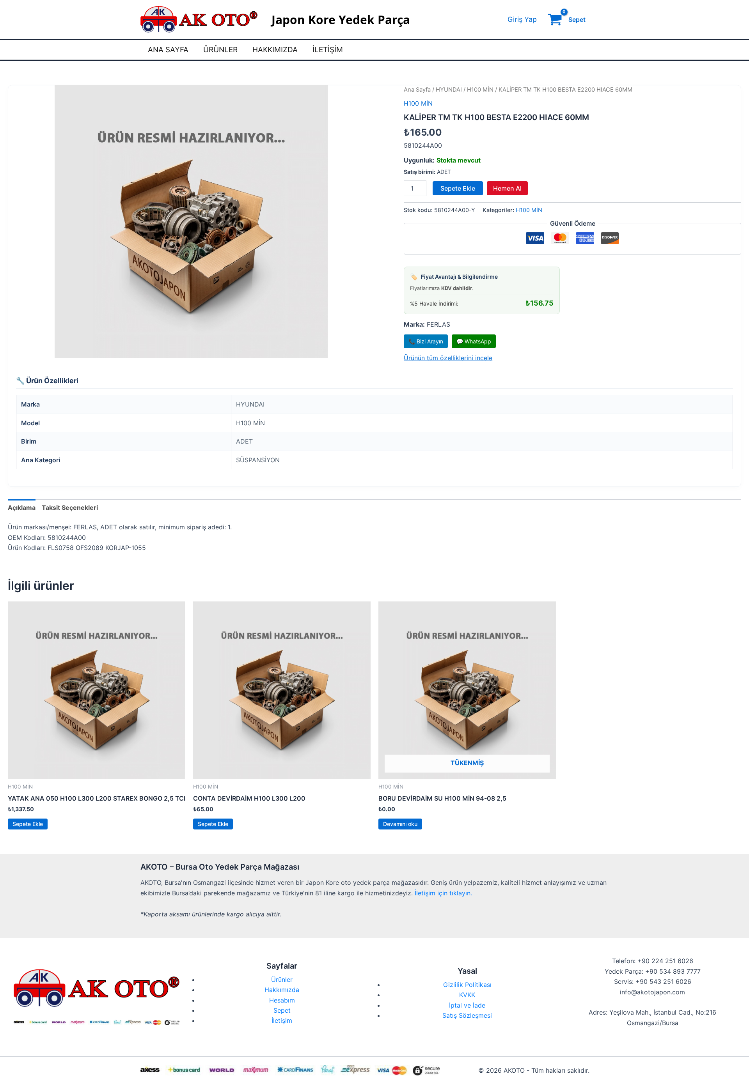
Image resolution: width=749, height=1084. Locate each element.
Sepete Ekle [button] (27, 824)
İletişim (327, 49)
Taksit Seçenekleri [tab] (70, 507)
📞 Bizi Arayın (425, 341)
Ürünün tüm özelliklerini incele (448, 358)
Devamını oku (400, 824)
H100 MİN (480, 89)
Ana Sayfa (168, 49)
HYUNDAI (449, 89)
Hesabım (282, 1000)
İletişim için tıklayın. (443, 893)
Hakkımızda (275, 49)
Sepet (282, 1010)
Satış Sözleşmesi (467, 1015)
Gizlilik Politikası (467, 985)
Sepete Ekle (457, 188)
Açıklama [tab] (21, 507)
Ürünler (220, 49)
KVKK (467, 995)
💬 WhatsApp (473, 341)
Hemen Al (507, 188)
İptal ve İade (467, 1005)
